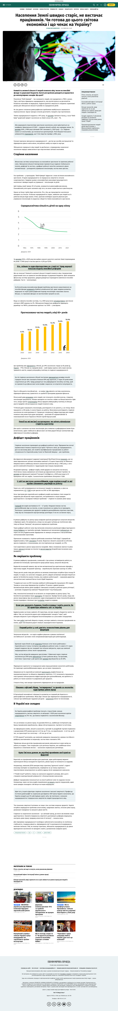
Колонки (35, 9)
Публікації (29, 9)
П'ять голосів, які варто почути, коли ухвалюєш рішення (33, 869)
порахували (29, 134)
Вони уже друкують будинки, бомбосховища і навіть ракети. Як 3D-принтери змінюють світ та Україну (44, 606)
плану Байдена (19, 530)
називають (31, 289)
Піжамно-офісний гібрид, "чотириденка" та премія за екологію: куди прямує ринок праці (44, 688)
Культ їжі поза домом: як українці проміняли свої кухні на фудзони (45, 753)
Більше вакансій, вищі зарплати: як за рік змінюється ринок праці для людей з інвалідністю (41, 880)
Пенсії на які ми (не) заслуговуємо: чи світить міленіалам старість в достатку (44, 422)
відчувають (31, 366)
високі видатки (45, 549)
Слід (47, 391)
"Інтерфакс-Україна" (65, 974)
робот (22, 620)
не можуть (51, 782)
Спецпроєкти (68, 9)
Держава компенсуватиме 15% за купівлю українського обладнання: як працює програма (44, 909)
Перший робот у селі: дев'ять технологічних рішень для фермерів (45, 628)
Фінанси (61, 9)
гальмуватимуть (59, 301)
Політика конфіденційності (48, 968)
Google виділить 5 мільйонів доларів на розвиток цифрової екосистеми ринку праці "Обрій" (92, 118)
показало (63, 459)
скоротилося (19, 716)
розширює (29, 397)
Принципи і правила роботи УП (88, 968)
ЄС (25, 490)
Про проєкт (35, 968)
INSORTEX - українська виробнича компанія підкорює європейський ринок (22, 908)
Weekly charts (84, 9)
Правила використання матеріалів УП (67, 968)
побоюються (64, 530)
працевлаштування (20, 832)
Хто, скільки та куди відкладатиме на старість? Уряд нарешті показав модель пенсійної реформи (44, 267)
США (29, 490)
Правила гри (53, 9)
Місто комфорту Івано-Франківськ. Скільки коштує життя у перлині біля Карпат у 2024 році (66, 908)
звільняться (37, 656)
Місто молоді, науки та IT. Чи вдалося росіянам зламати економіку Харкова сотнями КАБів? (44, 937)
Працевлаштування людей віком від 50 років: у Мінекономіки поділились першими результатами (91, 127)
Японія (39, 832)
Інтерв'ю (76, 9)
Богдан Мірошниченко (53, 28)
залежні (45, 659)
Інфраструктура (44, 9)
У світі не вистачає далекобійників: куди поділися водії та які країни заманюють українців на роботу (44, 482)
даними (51, 116)
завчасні (21, 549)
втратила (38, 644)
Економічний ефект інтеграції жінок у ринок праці (31, 874)
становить (32, 541)
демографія (47, 832)
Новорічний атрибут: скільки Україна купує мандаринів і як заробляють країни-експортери (22, 937)
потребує (41, 600)
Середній (18, 506)
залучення (50, 699)
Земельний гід (94, 9)
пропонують (46, 672)
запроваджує (32, 402)
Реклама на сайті (26, 968)
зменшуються (54, 377)
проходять (38, 596)
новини (22, 9)
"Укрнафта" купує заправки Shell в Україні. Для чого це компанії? (65, 936)
